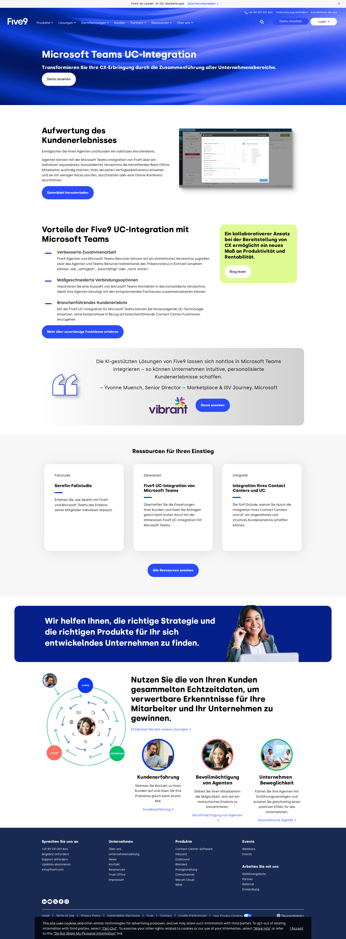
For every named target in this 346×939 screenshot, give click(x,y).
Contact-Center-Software (194, 849)
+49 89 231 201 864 (260, 12)
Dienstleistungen (93, 23)
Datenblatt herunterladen (68, 193)
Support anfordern (55, 859)
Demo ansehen (291, 21)
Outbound (182, 859)
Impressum (116, 880)
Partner (247, 879)
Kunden (119, 23)
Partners (137, 23)
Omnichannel (184, 874)
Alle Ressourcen (173, 570)
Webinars (248, 849)
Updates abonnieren (56, 864)
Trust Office (117, 874)
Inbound (181, 854)
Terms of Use (65, 915)
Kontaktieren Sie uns (324, 12)
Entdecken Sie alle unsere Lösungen (159, 729)
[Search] (262, 21)
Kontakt (114, 864)
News (112, 859)
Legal (45, 915)
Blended (181, 864)
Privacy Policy (91, 915)
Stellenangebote (254, 874)
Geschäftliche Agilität (275, 820)
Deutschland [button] (291, 916)
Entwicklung (250, 889)
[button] (339, 4)
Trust (149, 915)
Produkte (43, 23)
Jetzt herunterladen (201, 3)
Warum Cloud (184, 880)
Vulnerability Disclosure (123, 915)
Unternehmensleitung (124, 854)
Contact (166, 915)
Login (322, 21)
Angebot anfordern (55, 854)
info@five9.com (52, 869)
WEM (178, 885)
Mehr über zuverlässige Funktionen (82, 332)
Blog (238, 272)
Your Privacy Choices (228, 915)
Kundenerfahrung (157, 809)
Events (247, 854)
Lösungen (65, 23)
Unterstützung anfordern (292, 12)
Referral (248, 884)
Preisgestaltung (186, 869)
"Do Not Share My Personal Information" (84, 933)
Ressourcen (160, 23)
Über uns (183, 23)
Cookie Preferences (192, 915)
